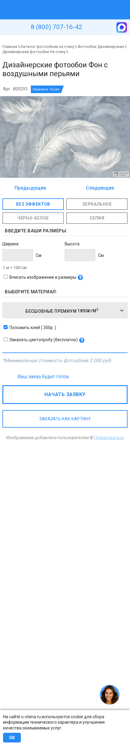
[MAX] (121, 27)
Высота (72, 243)
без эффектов (33, 204)
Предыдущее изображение (30, 188)
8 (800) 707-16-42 (56, 27)
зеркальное (97, 204)
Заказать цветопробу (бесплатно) (43, 339)
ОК (12, 737)
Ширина (10, 243)
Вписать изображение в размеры (42, 277)
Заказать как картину (65, 418)
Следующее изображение (98, 188)
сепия (96, 218)
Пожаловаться (109, 437)
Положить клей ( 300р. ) (32, 327)
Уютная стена (50, 2)
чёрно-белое (33, 218)
